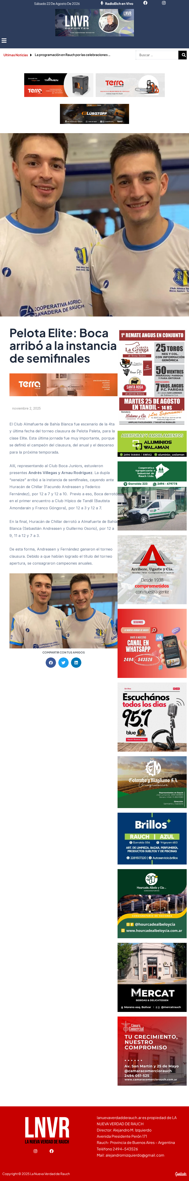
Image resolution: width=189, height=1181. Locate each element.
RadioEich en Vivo (119, 3)
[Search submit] (184, 55)
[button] (4, 40)
